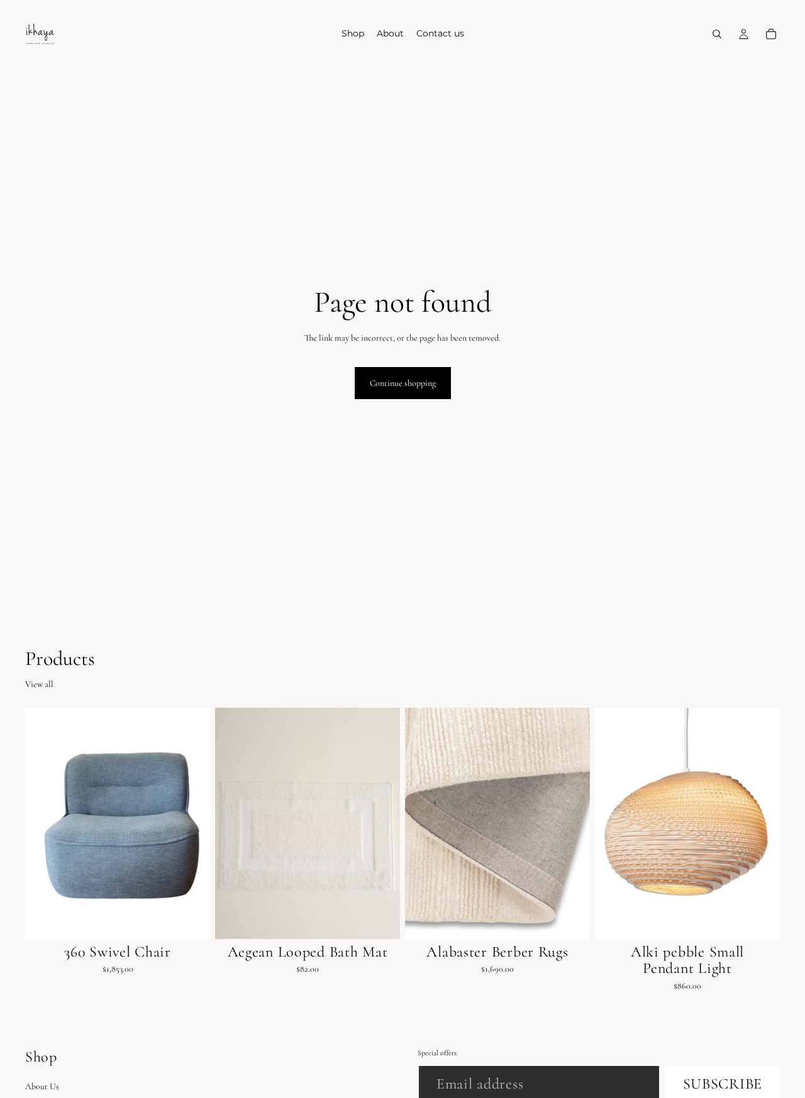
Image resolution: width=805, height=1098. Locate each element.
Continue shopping (403, 383)
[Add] (190, 919)
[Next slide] (381, 823)
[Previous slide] (234, 823)
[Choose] (380, 919)
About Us (42, 1086)
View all (39, 684)
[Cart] (771, 34)
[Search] (717, 34)
